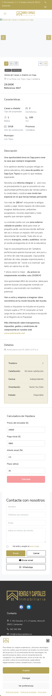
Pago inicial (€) (14, 436)
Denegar (26, 678)
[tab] (6, 64)
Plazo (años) (13, 464)
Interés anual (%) (15, 450)
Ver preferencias (26, 685)
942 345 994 (15, 629)
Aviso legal (42, 692)
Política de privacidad (28, 692)
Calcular (26, 479)
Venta (7, 70)
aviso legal (34, 546)
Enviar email (27, 560)
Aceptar (26, 670)
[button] (47, 640)
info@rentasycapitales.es (21, 634)
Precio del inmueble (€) (17, 423)
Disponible (16, 70)
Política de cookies (12, 692)
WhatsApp (27, 567)
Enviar (16, 553)
